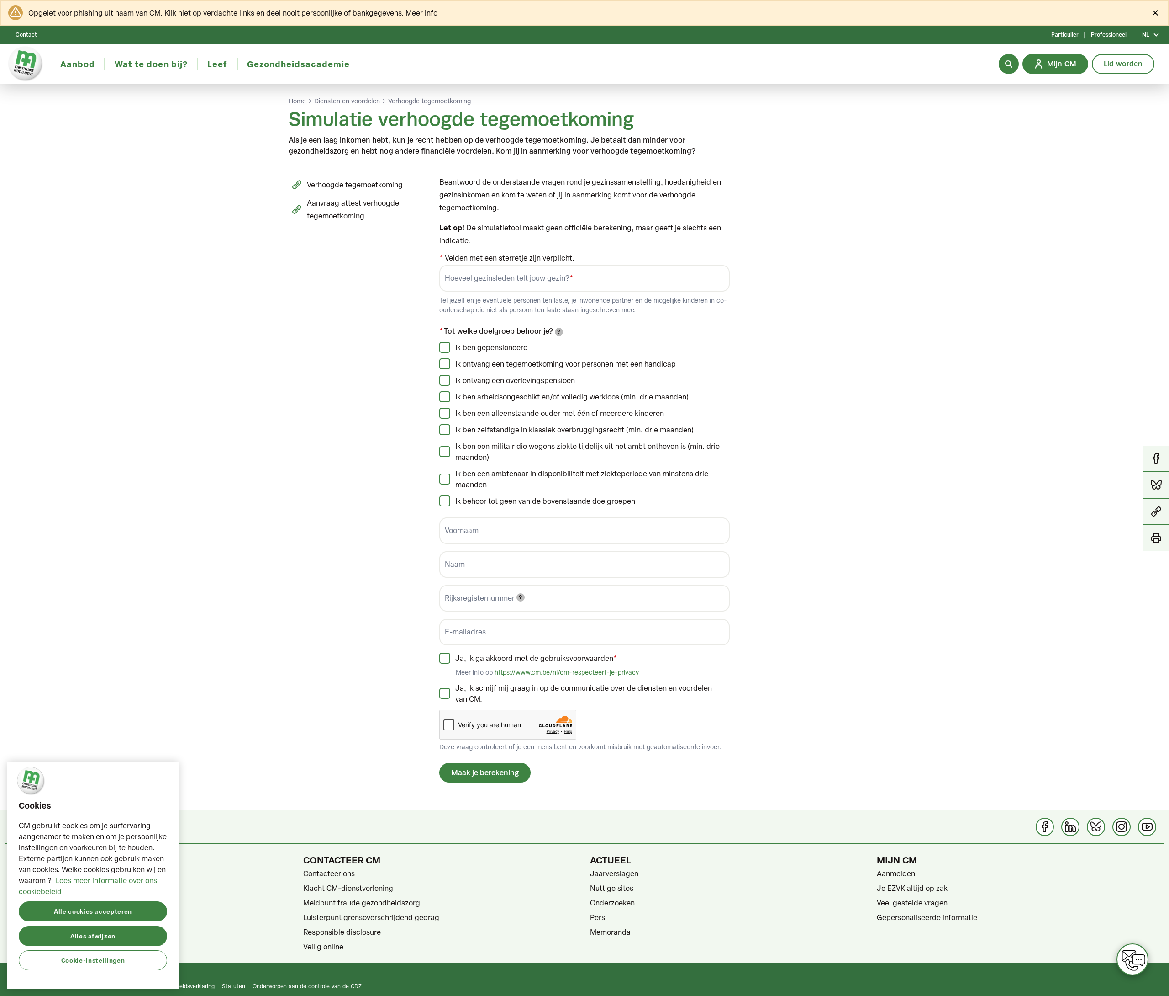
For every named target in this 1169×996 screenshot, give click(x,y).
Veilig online (323, 947)
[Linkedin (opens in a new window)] (1070, 827)
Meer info (421, 13)
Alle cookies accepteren (93, 910)
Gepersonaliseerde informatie (927, 917)
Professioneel (1109, 34)
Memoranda (610, 932)
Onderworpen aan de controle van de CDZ (307, 986)
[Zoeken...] (1009, 64)
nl (1145, 35)
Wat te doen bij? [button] (151, 64)
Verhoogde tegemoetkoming (429, 101)
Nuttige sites (611, 888)
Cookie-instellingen (93, 960)
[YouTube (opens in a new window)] (1147, 827)
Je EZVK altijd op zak (912, 888)
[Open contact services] (1132, 959)
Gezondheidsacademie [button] (298, 64)
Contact (26, 34)
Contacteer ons (329, 873)
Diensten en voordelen (347, 101)
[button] (1156, 512)
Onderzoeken (612, 903)
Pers (597, 917)
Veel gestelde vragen (912, 903)
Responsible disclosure (342, 932)
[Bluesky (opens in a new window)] (1096, 827)
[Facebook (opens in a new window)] (1045, 827)
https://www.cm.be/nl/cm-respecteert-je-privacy (567, 672)
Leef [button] (217, 64)
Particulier (1065, 34)
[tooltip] (559, 332)
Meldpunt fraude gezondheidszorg (361, 903)
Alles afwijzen (93, 935)
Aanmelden (896, 873)
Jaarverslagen (614, 873)
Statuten (233, 986)
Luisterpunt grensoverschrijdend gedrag (371, 917)
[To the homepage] (25, 64)
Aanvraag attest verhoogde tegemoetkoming (353, 209)
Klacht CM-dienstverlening (348, 888)
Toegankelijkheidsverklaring (180, 986)
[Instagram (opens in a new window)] (1121, 827)
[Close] (1155, 12)
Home (297, 101)
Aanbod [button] (77, 64)
